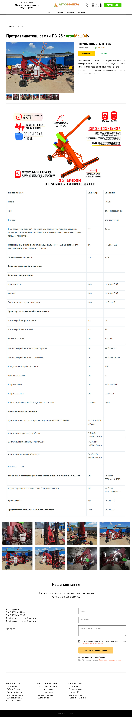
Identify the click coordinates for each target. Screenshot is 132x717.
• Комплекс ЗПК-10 (75, 692)
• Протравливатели (75, 689)
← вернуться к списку (15, 26)
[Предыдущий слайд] (9, 67)
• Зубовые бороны (13, 689)
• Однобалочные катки (45, 695)
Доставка (70, 12)
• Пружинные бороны (14, 692)
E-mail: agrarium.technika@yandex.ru (21, 618)
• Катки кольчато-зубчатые (47, 683)
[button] (112, 5)
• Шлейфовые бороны (14, 698)
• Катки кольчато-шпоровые (47, 686)
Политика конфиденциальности (110, 660)
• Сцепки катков (43, 698)
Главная (50, 12)
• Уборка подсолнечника (77, 698)
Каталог (60, 12)
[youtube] (14, 628)
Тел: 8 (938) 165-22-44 (94, 4)
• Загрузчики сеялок (75, 695)
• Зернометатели (74, 686)
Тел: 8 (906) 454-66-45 (94, 6)
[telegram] (10, 628)
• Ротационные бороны (14, 701)
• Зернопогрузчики (75, 683)
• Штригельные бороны (14, 695)
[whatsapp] (7, 628)
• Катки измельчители (45, 689)
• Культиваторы (11, 686)
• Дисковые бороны (13, 683)
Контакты (81, 12)
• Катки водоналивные (45, 692)
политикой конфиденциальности (93, 643)
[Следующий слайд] (70, 67)
